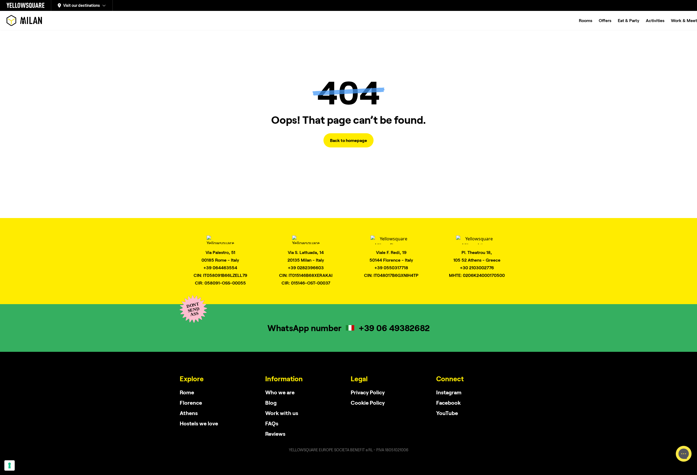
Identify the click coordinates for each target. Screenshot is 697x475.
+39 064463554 (220, 267)
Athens (189, 413)
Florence (191, 402)
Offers (605, 20)
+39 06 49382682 (394, 328)
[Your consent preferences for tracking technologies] (9, 465)
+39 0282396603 (306, 267)
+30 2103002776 (477, 267)
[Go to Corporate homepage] (25, 5)
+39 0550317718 (391, 267)
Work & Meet (684, 20)
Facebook (448, 402)
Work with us (281, 413)
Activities (655, 20)
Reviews (275, 433)
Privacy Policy (368, 392)
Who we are (280, 392)
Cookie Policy (368, 402)
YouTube (447, 413)
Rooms (585, 20)
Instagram (448, 392)
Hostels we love (199, 423)
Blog (271, 402)
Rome (187, 392)
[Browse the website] (24, 20)
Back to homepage (348, 140)
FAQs (271, 423)
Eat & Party (628, 20)
